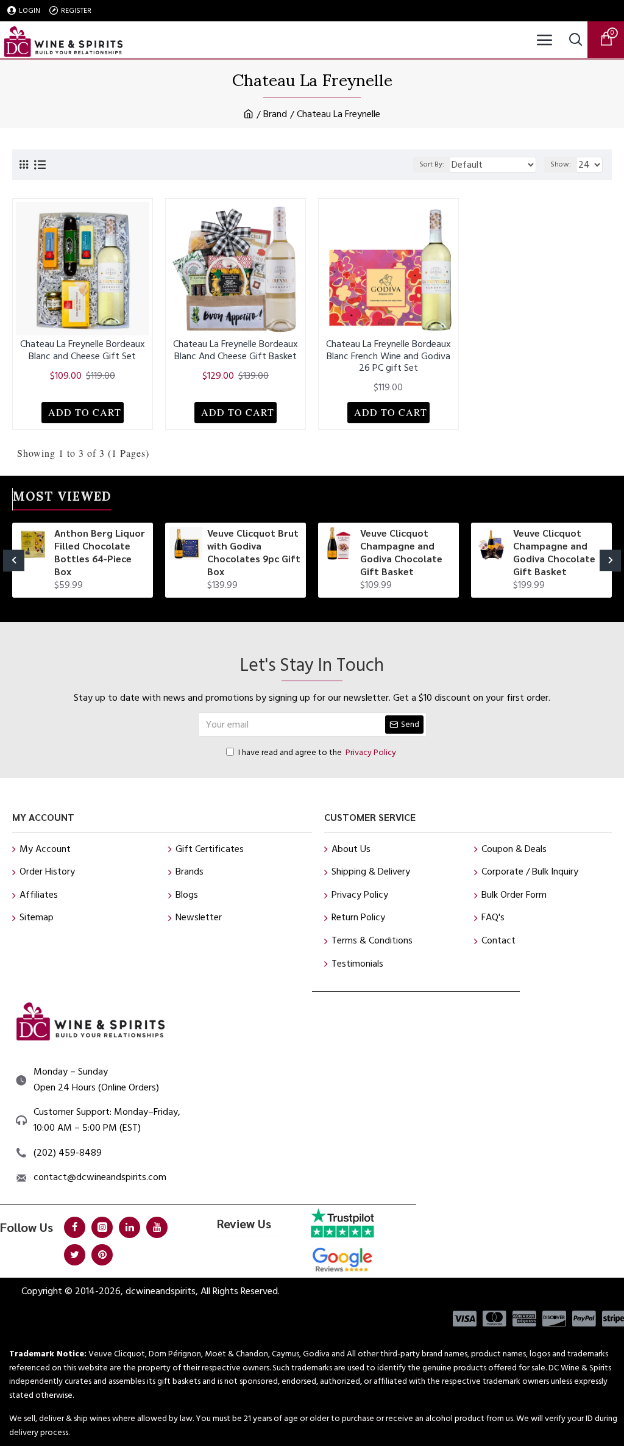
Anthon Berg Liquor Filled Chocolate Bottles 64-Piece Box (99, 552)
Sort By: (431, 164)
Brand (275, 114)
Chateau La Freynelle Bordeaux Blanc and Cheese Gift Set (82, 350)
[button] (13, 560)
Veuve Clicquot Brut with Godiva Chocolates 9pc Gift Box (253, 552)
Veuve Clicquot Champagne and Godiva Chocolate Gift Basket (401, 552)
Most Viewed (62, 498)
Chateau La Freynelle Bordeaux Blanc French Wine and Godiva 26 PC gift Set (388, 356)
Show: (560, 164)
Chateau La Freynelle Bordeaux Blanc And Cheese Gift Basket (235, 350)
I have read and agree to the (317, 752)
